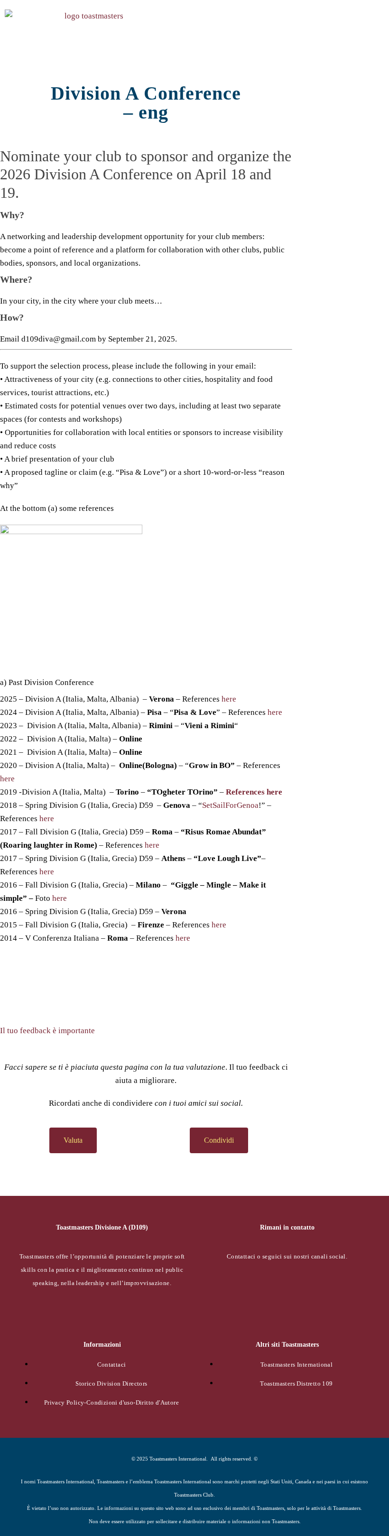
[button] (377, 34)
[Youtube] (361, 1288)
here (229, 698)
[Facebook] (213, 1288)
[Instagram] (287, 1316)
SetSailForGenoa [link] (230, 805)
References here (254, 791)
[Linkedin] (312, 1288)
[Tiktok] (262, 1288)
